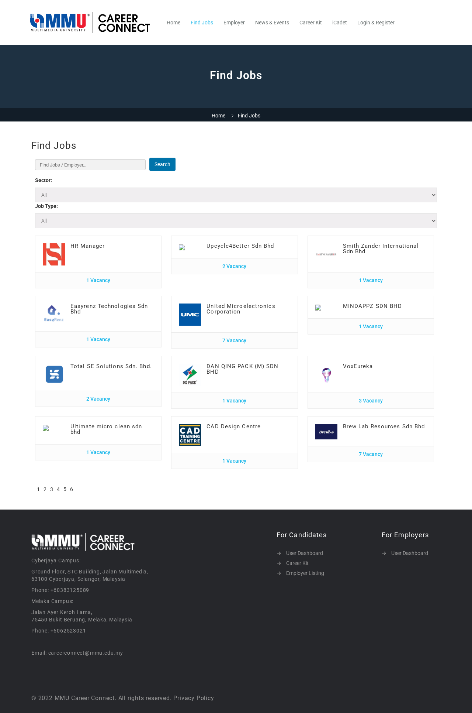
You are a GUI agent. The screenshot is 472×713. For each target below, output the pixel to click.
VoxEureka (358, 366)
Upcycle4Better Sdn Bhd (240, 246)
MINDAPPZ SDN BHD (372, 306)
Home (173, 22)
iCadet (339, 22)
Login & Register (376, 22)
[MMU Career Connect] (94, 22)
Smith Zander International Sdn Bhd (381, 249)
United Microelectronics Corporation (240, 309)
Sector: (43, 180)
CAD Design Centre (233, 426)
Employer (234, 22)
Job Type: (46, 206)
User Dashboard (304, 553)
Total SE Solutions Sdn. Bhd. (111, 366)
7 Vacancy (234, 340)
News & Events (272, 22)
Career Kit (310, 22)
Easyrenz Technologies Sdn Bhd (109, 309)
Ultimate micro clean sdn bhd (106, 429)
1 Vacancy (98, 280)
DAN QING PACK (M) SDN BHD (242, 369)
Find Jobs (202, 22)
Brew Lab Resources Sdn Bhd (384, 426)
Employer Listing (305, 573)
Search (162, 164)
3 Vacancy (371, 401)
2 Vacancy (234, 266)
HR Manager (87, 246)
